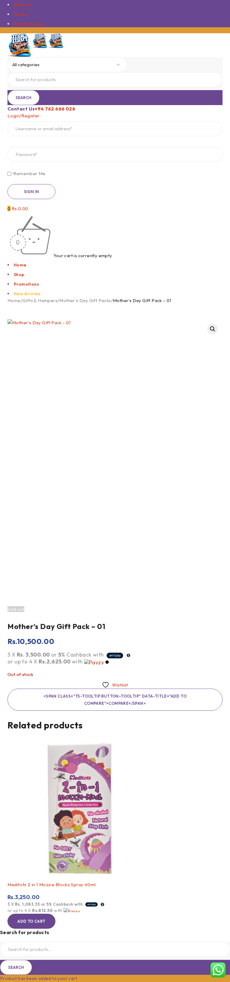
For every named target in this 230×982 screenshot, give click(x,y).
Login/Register (23, 116)
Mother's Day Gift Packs (85, 300)
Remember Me (29, 173)
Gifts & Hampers (40, 300)
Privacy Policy (29, 24)
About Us (23, 4)
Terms (20, 14)
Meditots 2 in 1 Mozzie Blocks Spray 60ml (51, 884)
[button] (212, 329)
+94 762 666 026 (55, 109)
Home (14, 300)
